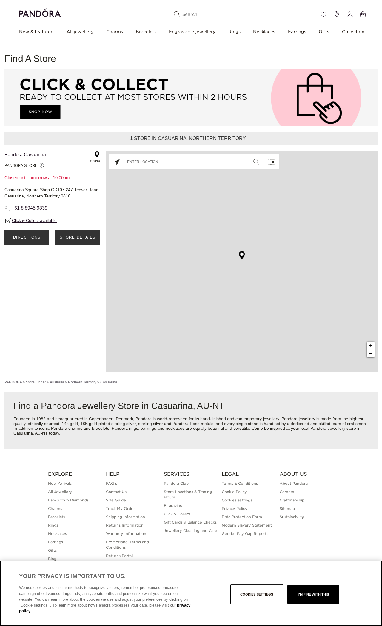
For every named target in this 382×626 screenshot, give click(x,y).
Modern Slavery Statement (247, 525)
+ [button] (370, 345)
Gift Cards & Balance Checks (190, 522)
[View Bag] (362, 14)
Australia (57, 382)
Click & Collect (177, 514)
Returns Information (125, 525)
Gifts (324, 31)
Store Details (78, 237)
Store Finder (36, 382)
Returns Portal (119, 555)
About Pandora (294, 483)
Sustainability (292, 517)
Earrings (297, 31)
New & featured (36, 31)
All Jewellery (60, 492)
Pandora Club (176, 483)
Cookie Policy (234, 492)
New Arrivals (60, 483)
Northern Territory (82, 382)
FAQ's (111, 483)
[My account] (349, 14)
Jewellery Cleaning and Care (190, 530)
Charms (114, 31)
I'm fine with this (313, 594)
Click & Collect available (34, 220)
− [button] (370, 353)
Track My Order (120, 508)
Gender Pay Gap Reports (245, 533)
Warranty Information (126, 533)
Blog (52, 558)
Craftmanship (292, 500)
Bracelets (146, 31)
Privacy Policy (234, 508)
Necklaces (264, 31)
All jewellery (80, 31)
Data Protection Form (242, 517)
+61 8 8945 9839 (29, 208)
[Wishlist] (323, 14)
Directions (27, 237)
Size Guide (116, 500)
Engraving (173, 505)
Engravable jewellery (192, 31)
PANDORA (13, 382)
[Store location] (336, 14)
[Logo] (40, 12)
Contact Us (116, 492)
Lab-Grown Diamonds (68, 500)
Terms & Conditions (240, 483)
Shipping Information (125, 517)
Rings (234, 31)
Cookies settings (256, 594)
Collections (354, 31)
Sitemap (287, 508)
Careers (287, 492)
